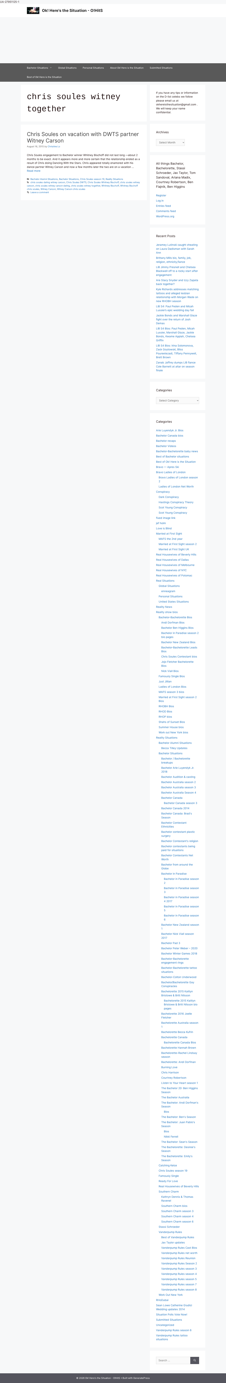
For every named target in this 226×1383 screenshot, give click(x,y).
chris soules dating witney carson (47, 182)
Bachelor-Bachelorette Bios (175, 617)
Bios (166, 1111)
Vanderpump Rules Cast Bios (179, 1247)
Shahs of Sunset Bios (172, 722)
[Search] (194, 1360)
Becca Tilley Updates (174, 748)
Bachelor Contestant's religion (179, 841)
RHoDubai (162, 1300)
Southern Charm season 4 (177, 1216)
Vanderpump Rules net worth (179, 1253)
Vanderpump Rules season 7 (179, 1284)
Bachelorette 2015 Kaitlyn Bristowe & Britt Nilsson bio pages (180, 1004)
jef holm (161, 523)
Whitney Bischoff (110, 185)
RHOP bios (165, 716)
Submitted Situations (161, 67)
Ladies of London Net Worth (176, 486)
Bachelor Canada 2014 (175, 808)
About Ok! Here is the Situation (127, 67)
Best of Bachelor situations (172, 456)
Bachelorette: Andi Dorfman (178, 1062)
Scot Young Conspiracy (173, 507)
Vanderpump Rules (170, 1232)
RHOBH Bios (166, 706)
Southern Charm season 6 (177, 1221)
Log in (160, 200)
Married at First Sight (169, 533)
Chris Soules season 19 (92, 179)
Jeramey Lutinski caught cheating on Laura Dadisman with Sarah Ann (177, 248)
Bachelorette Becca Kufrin (177, 1032)
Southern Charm (169, 1191)
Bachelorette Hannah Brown (178, 1047)
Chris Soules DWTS (76, 182)
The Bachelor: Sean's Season (179, 1141)
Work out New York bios (173, 732)
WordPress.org (165, 216)
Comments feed (166, 211)
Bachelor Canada (171, 797)
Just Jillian (165, 681)
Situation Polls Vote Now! (171, 1314)
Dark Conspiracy (169, 497)
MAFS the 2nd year (170, 538)
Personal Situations (93, 67)
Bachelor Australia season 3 (178, 787)
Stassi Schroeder (169, 1226)
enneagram (168, 591)
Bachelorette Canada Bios (180, 1042)
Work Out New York (171, 1294)
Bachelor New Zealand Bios (178, 642)
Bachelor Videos (166, 446)
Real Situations (165, 580)
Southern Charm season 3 (177, 1211)
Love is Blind (164, 528)
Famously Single (169, 1175)
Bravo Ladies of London (171, 472)
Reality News (164, 606)
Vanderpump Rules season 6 (174, 1330)
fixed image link (165, 517)
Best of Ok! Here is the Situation (44, 77)
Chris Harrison (170, 1072)
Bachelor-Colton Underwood (178, 977)
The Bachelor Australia (175, 1097)
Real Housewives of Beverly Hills (176, 554)
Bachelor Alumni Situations (44, 179)
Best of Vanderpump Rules (177, 1237)
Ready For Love (168, 1181)
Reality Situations (114, 179)
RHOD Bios (165, 711)
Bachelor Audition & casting (178, 776)
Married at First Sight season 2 (178, 544)
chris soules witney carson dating (52, 185)
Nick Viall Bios (170, 671)
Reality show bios (167, 612)
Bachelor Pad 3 (170, 943)
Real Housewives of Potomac (174, 575)
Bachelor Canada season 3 (180, 803)
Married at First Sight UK (174, 549)
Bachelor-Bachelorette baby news (177, 451)
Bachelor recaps (166, 440)
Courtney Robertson (173, 1077)
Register (161, 195)
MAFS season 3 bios (171, 692)
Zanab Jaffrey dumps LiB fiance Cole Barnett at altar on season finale (176, 366)
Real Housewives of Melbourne (175, 565)
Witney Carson (48, 189)
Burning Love (169, 1067)
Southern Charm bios (174, 1205)
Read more (33, 170)
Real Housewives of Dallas (172, 559)
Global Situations (67, 67)
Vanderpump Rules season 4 (179, 1273)
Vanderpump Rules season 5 (179, 1279)
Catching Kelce (168, 1165)
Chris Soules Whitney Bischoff (103, 182)
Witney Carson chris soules (71, 189)
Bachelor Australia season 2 (178, 782)
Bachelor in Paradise (174, 873)
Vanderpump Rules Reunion (178, 1258)
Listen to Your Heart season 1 (179, 1082)
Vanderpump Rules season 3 (179, 1268)
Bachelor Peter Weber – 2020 (179, 948)
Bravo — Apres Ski (167, 467)
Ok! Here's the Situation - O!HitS (72, 10)
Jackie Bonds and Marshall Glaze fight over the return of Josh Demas (176, 319)
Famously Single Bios (172, 676)
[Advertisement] (113, 40)
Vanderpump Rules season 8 (179, 1289)
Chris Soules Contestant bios (179, 656)
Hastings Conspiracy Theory (176, 502)
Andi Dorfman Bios (172, 622)
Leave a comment (39, 192)
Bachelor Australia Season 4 (178, 792)
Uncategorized (165, 1325)
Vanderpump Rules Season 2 (179, 1263)
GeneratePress (141, 1378)
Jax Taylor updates (173, 1242)
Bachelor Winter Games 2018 (179, 953)
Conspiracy (163, 491)
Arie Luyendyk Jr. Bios (169, 430)
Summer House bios (171, 727)
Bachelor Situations (37, 67)
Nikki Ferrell (171, 1136)
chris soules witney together (85, 185)
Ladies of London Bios (172, 686)
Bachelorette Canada (174, 1037)
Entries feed (163, 205)
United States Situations (174, 601)
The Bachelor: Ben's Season (178, 1116)
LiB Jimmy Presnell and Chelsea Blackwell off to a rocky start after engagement (177, 271)
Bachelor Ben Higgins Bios (177, 627)
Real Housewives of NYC (171, 570)
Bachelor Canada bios (169, 435)
